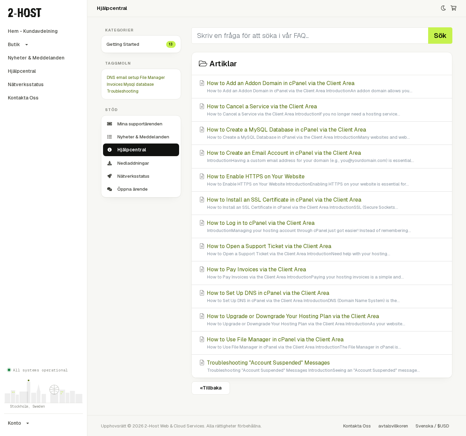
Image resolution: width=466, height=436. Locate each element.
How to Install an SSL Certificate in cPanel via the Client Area (301, 203)
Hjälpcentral (22, 71)
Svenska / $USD (432, 426)
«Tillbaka (210, 388)
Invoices (114, 84)
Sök (440, 35)
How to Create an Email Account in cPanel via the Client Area (309, 156)
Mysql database (138, 84)
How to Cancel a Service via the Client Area (302, 110)
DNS (111, 77)
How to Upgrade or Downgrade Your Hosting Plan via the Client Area (305, 320)
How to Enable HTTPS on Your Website (307, 180)
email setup (127, 77)
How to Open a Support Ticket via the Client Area (297, 250)
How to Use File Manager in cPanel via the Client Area (303, 343)
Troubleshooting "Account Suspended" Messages (312, 366)
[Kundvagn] (453, 8)
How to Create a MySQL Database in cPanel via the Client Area (307, 133)
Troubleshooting (123, 91)
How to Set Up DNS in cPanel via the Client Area (302, 296)
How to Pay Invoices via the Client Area (304, 273)
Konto (14, 423)
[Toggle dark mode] (443, 8)
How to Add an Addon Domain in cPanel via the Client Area (308, 87)
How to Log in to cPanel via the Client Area (308, 226)
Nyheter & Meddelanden (36, 58)
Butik (14, 44)
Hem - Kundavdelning (33, 31)
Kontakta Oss (23, 98)
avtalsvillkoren (393, 426)
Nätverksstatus (26, 84)
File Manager (152, 77)
